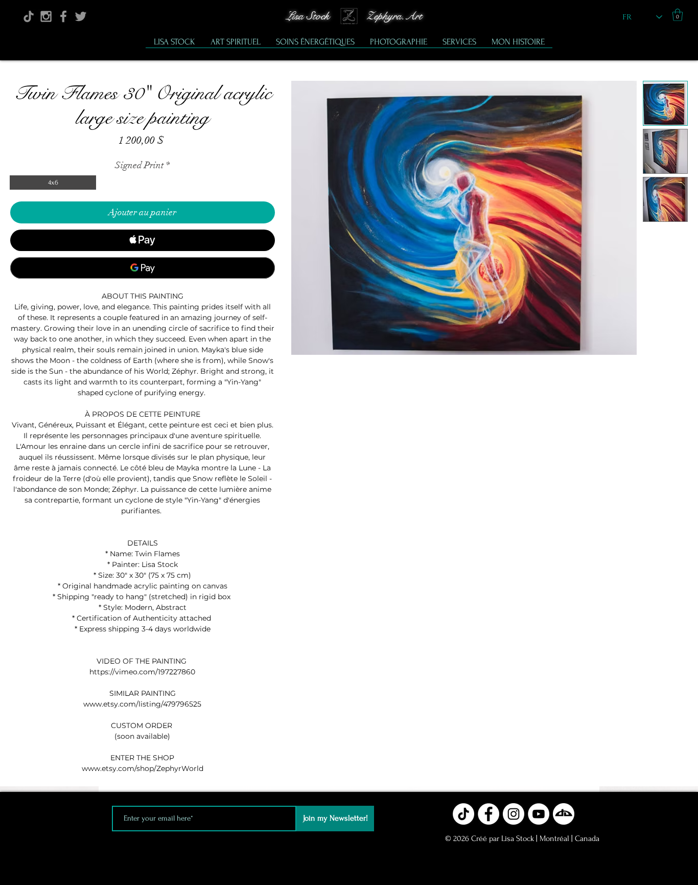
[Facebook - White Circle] (488, 814)
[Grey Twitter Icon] (80, 16)
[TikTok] (28, 16)
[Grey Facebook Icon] (63, 16)
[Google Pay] (142, 268)
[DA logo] (563, 814)
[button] (677, 15)
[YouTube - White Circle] (538, 814)
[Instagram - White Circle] (513, 814)
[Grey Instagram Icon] (46, 16)
